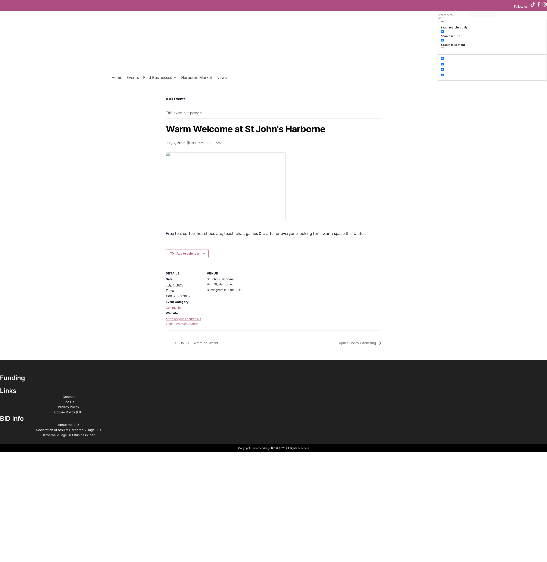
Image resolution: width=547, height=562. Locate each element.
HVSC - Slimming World (198, 343)
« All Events (175, 99)
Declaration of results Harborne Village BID (68, 430)
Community (174, 307)
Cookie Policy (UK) (68, 412)
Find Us (68, 402)
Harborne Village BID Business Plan (68, 435)
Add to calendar (188, 253)
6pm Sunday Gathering (358, 343)
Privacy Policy (68, 407)
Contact (68, 397)
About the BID (68, 425)
